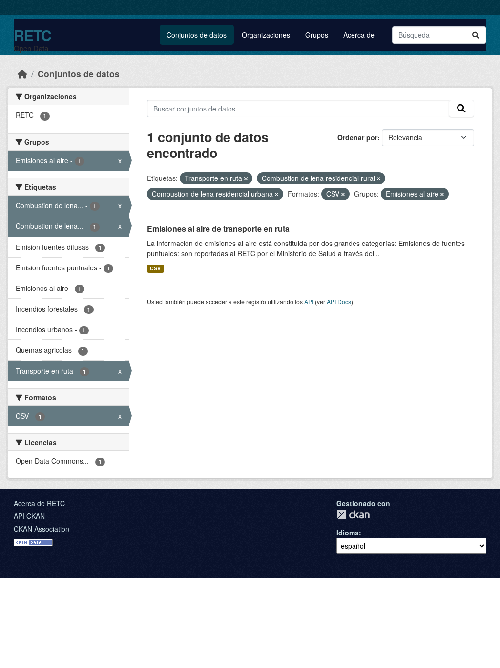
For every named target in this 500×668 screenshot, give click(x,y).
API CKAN (29, 516)
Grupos (316, 35)
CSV (155, 268)
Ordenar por (357, 137)
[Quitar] (246, 178)
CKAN (353, 515)
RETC (32, 34)
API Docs (339, 301)
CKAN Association (41, 529)
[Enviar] (475, 35)
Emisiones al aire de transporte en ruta (218, 228)
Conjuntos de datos (197, 35)
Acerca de (359, 35)
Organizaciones (266, 35)
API (308, 301)
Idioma (347, 532)
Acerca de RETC (39, 503)
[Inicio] (22, 73)
